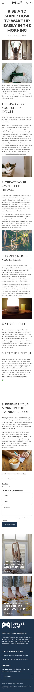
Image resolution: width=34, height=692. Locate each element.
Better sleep (8, 479)
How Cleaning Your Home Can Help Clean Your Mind (16, 606)
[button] (27, 3)
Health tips (13, 479)
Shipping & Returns (6, 687)
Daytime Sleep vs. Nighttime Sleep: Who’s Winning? (14, 564)
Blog (29, 686)
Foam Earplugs (13, 686)
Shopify (21, 683)
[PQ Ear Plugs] (17, 2)
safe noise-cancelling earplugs (16, 154)
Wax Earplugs (5, 686)
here (24, 474)
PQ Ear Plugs (9, 683)
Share (6, 483)
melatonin (5, 370)
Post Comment (9, 524)
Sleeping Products (22, 686)
